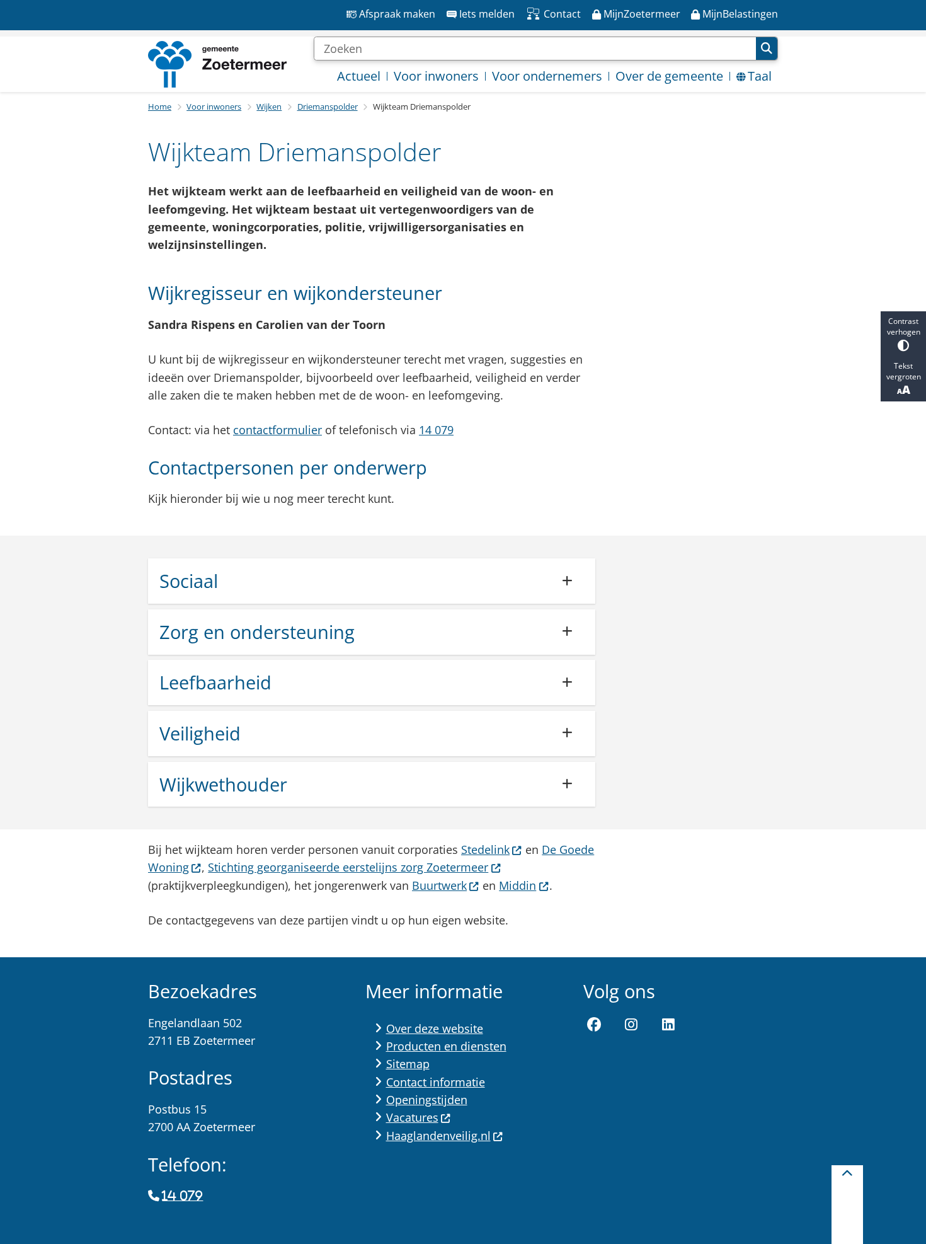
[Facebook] (594, 1025)
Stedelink (485, 849)
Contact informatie (435, 1082)
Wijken (269, 106)
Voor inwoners (213, 106)
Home (159, 106)
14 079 (436, 429)
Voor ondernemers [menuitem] (547, 75)
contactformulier (277, 429)
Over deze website (434, 1028)
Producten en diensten (446, 1046)
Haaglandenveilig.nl (438, 1135)
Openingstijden (426, 1099)
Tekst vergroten (903, 371)
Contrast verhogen (903, 326)
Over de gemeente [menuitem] (669, 75)
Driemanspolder (327, 106)
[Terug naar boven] (847, 1204)
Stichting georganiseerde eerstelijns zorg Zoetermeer (348, 867)
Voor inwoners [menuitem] (436, 75)
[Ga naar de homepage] (217, 64)
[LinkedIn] (668, 1025)
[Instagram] (631, 1025)
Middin (517, 885)
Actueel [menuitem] (358, 75)
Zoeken (766, 48)
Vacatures (412, 1117)
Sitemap (408, 1063)
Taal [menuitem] (760, 75)
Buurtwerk (439, 885)
